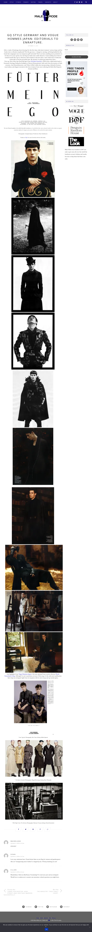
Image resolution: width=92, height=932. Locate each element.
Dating (33, 2)
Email (66, 50)
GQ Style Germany (36, 61)
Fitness (18, 2)
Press (50, 918)
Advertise (46, 918)
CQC (26, 137)
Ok (46, 929)
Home (5, 2)
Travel (40, 2)
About (55, 2)
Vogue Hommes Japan (25, 674)
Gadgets (48, 2)
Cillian (14, 870)
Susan (13, 854)
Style (12, 2)
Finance (26, 2)
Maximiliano (16, 841)
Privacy (54, 918)
